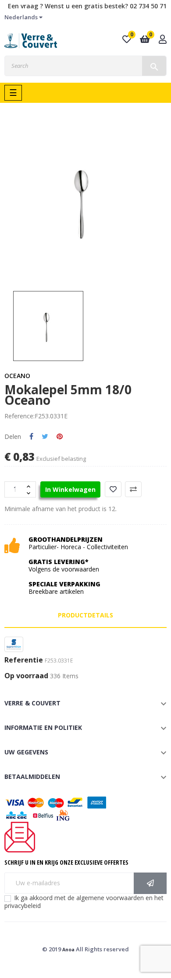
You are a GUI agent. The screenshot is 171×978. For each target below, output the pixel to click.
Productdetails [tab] (85, 615)
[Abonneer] (150, 883)
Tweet (45, 437)
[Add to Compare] (133, 489)
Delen (31, 437)
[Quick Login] (163, 40)
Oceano (17, 376)
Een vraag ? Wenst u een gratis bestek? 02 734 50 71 (87, 6)
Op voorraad (26, 676)
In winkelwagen (70, 489)
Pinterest (60, 437)
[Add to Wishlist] (113, 489)
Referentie (23, 660)
